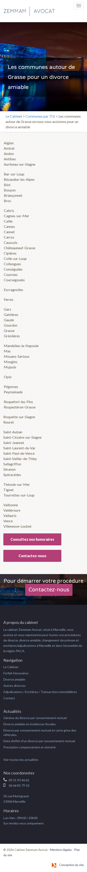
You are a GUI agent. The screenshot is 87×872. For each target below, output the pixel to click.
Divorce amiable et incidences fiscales (29, 724)
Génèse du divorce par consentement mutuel (35, 718)
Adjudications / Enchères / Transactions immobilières (40, 692)
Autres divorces (14, 685)
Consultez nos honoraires (32, 539)
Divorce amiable (14, 679)
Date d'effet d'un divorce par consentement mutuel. (39, 741)
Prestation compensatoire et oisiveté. (29, 747)
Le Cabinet (14, 116)
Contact (9, 698)
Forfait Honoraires (16, 673)
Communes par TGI (40, 116)
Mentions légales (61, 850)
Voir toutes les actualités (20, 759)
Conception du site (71, 865)
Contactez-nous (32, 556)
